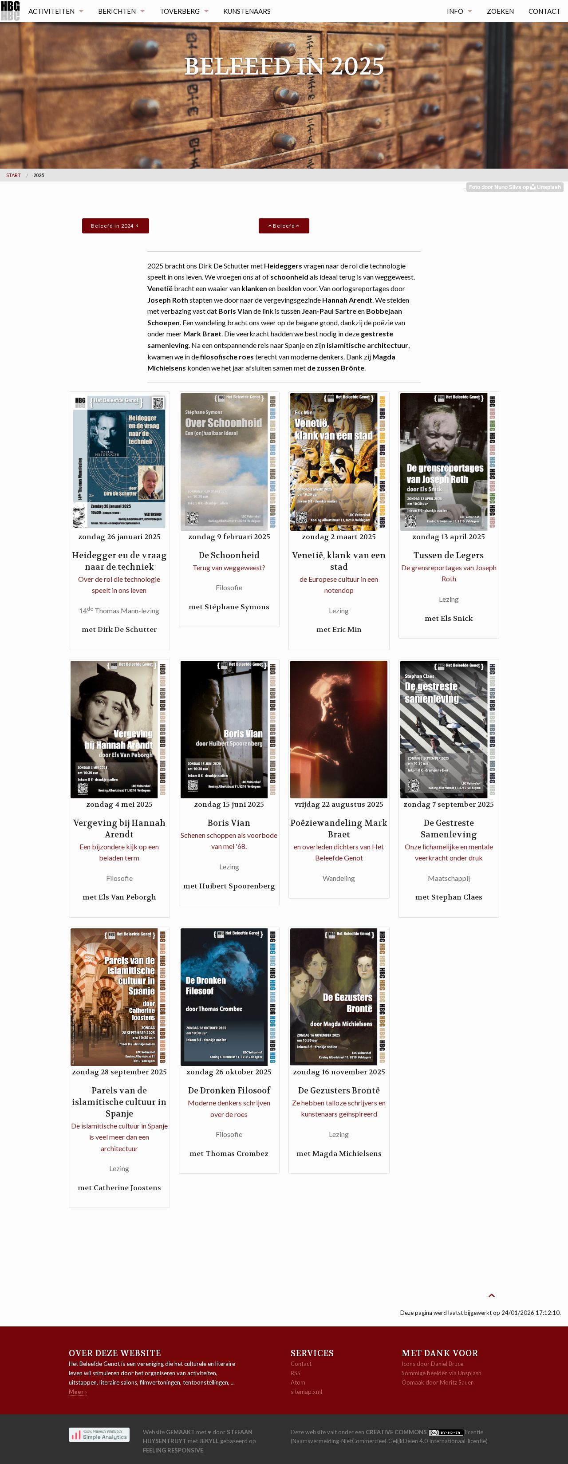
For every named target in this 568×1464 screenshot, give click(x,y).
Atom (298, 1382)
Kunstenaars (247, 11)
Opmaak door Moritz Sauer (437, 1382)
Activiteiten (51, 11)
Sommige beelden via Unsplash (441, 1373)
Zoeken (500, 11)
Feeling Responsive (173, 1450)
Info (455, 11)
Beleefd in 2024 (113, 226)
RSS (295, 1373)
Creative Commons (397, 1432)
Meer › (78, 1391)
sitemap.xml (306, 1391)
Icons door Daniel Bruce (432, 1363)
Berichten (117, 11)
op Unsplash (542, 187)
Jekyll (209, 1440)
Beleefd (284, 226)
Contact (544, 11)
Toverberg (180, 11)
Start (13, 175)
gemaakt (180, 1432)
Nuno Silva (508, 187)
